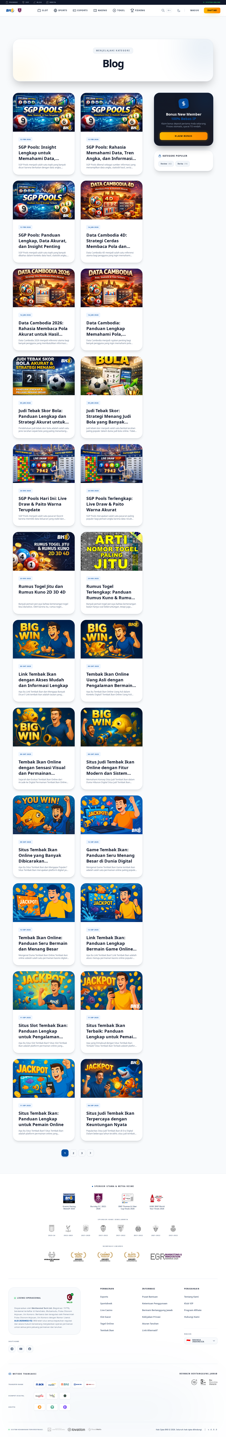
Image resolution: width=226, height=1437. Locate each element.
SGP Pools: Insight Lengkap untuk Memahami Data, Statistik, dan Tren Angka (38, 158)
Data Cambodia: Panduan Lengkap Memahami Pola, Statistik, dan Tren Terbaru (105, 334)
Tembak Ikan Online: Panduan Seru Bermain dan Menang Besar (43, 943)
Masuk (194, 10)
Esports (104, 1296)
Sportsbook (106, 1303)
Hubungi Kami (192, 1316)
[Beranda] (14, 10)
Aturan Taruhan (150, 1323)
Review (166, 163)
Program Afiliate (192, 1310)
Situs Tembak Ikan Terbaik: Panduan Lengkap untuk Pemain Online (111, 1033)
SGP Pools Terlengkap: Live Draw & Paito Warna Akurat (109, 504)
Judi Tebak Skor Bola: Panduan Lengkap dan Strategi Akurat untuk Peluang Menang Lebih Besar (43, 422)
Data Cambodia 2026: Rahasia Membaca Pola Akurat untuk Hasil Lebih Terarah (43, 331)
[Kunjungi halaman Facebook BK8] (29, 1348)
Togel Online (107, 1323)
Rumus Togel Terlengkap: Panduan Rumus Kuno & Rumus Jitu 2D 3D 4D (109, 594)
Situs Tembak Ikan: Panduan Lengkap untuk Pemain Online (41, 1118)
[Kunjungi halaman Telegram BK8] (12, 1348)
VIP (27, 2)
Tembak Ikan (107, 1330)
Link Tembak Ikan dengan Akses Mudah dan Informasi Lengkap (43, 679)
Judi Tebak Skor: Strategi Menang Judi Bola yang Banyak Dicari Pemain (108, 419)
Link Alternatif (149, 1330)
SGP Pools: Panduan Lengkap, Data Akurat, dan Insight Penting (43, 240)
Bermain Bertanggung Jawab (157, 1310)
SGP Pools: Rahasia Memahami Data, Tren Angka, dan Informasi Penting (110, 155)
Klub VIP (188, 1303)
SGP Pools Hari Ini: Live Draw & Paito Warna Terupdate (43, 504)
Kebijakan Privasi (151, 1316)
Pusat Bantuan (150, 1296)
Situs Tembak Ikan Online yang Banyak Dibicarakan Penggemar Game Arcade (40, 861)
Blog (39, 2)
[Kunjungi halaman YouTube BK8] (20, 1348)
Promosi (13, 2)
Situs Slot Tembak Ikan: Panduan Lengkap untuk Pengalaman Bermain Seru (43, 1033)
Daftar (212, 10)
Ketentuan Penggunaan (154, 1303)
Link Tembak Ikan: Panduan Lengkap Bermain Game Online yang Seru (109, 946)
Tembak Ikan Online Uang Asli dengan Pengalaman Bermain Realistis (109, 682)
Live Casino (106, 1310)
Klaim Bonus (183, 136)
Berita (53, 2)
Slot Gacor (105, 1316)
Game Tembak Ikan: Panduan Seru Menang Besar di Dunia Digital (110, 855)
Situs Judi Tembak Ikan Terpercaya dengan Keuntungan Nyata (110, 1118)
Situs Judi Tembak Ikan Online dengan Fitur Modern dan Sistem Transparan (110, 770)
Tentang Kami (191, 1296)
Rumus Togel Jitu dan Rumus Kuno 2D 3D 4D (42, 589)
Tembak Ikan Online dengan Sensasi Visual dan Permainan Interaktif (42, 770)
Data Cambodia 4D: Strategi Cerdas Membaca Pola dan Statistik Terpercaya (107, 243)
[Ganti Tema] (179, 10)
